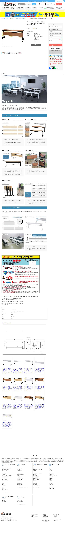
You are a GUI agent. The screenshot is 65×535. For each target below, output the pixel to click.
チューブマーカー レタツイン (37, 473)
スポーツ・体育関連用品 (36, 485)
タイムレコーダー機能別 (5, 492)
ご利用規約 (55, 516)
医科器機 (34, 470)
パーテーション (51, 483)
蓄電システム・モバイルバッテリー (38, 478)
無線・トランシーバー (36, 479)
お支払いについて (45, 516)
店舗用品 (32, 515)
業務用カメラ (35, 483)
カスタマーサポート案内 (57, 519)
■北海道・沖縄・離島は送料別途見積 (55, 33)
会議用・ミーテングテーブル (53, 475)
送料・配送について (45, 515)
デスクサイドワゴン (51, 474)
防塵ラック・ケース (20, 484)
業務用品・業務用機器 (34, 516)
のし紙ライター (4, 488)
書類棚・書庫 (51, 478)
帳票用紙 (3, 483)
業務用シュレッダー (4, 470)
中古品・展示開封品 (20, 501)
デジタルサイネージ (20, 473)
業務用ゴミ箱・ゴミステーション (37, 469)
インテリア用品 (4, 501)
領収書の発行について (45, 519)
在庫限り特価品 (19, 500)
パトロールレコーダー (5, 489)
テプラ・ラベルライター (5, 480)
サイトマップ (55, 515)
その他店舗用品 (19, 485)
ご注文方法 (44, 514)
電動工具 (34, 474)
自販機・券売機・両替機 (20, 474)
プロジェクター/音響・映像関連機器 (7, 475)
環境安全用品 (35, 484)
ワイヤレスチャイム (20, 478)
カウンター (50, 485)
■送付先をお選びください (53, 29)
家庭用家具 (3, 500)
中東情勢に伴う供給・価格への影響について (34, 10)
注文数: (50, 26)
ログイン (59, 4)
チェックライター (4, 473)
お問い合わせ (55, 520)
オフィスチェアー (51, 470)
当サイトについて (56, 514)
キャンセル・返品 (45, 521)
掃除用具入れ (51, 480)
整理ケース (50, 479)
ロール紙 (18, 469)
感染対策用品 (19, 480)
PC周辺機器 (3, 474)
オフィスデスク (51, 469)
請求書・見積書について (46, 520)
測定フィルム (35, 480)
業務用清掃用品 (19, 483)
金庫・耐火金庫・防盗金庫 (5, 469)
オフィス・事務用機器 (34, 514)
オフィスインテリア (51, 484)
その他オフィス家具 (51, 488)
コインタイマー (19, 479)
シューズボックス (51, 473)
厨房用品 (18, 475)
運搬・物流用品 (35, 475)
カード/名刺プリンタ (4, 485)
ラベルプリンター (19, 470)
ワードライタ (3, 478)
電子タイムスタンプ (4, 479)
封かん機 (3, 484)
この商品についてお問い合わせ (55, 48)
